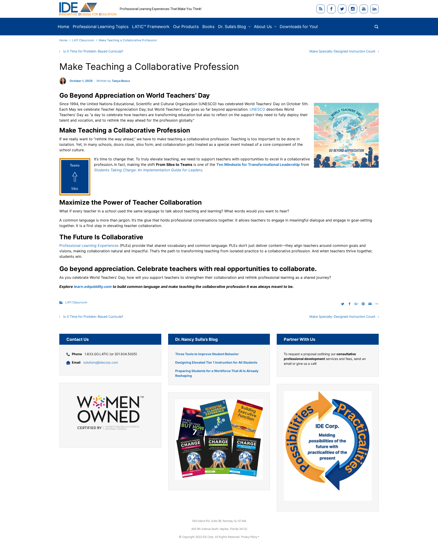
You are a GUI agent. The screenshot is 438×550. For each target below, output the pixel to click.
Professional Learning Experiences (89, 245)
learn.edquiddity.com (92, 286)
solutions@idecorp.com (100, 362)
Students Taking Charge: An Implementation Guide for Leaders (148, 170)
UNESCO (257, 109)
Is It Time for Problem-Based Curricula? (93, 51)
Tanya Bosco (121, 81)
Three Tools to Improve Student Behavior (207, 354)
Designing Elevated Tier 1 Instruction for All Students (216, 362)
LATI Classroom (83, 40)
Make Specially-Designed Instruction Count (342, 51)
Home (63, 40)
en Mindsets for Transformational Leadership (259, 164)
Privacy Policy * (250, 537)
